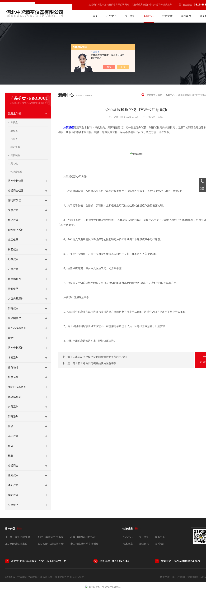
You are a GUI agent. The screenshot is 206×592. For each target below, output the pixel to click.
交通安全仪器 (15, 190)
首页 (95, 16)
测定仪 (14, 163)
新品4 (11, 337)
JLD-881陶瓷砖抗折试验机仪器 (85, 537)
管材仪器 (13, 210)
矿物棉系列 (14, 279)
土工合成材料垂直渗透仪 (84, 543)
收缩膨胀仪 (16, 171)
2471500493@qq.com (187, 561)
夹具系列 (13, 406)
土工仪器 (13, 239)
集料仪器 (13, 475)
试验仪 (14, 138)
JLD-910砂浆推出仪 (16, 543)
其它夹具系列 (15, 298)
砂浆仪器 (13, 259)
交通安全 (13, 465)
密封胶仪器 (14, 200)
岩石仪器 (13, 288)
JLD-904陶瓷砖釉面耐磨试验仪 (20, 537)
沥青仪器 (13, 308)
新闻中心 (149, 16)
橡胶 (10, 455)
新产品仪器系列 (17, 328)
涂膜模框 (68, 127)
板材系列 (13, 377)
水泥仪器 (13, 220)
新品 (10, 426)
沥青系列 (13, 416)
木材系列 (13, 357)
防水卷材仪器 (15, 180)
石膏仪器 (13, 269)
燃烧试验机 (14, 396)
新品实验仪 (14, 318)
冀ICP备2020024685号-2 (69, 577)
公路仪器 (13, 504)
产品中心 (111, 16)
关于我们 (130, 16)
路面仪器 (13, 485)
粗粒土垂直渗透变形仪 (50, 537)
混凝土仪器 (14, 113)
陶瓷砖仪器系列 (17, 387)
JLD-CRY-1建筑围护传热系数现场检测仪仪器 (53, 543)
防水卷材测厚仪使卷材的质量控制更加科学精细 (100, 356)
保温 (10, 446)
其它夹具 (15, 147)
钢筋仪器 (13, 495)
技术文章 (167, 16)
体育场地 (13, 367)
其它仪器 (13, 436)
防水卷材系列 (15, 347)
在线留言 (186, 16)
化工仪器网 (178, 577)
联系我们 (160, 543)
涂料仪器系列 (15, 229)
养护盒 (14, 122)
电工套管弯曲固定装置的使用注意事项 (94, 363)
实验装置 (15, 155)
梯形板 (14, 130)
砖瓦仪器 (13, 249)
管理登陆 (192, 577)
